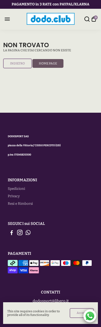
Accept (82, 313)
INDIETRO (17, 63)
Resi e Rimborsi (20, 203)
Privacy (14, 196)
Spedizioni (16, 188)
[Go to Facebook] (12, 233)
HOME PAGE (48, 63)
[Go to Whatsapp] (28, 233)
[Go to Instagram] (20, 233)
